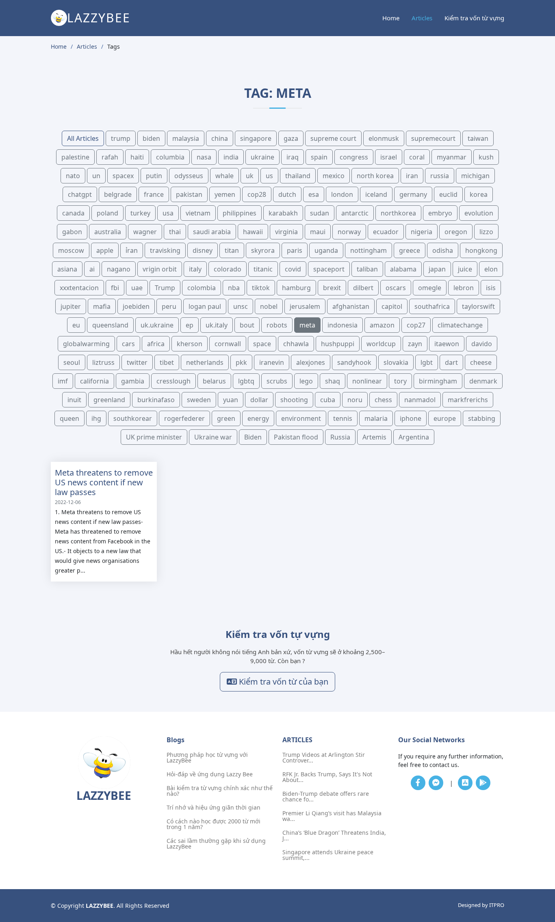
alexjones (310, 362)
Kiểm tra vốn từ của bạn (282, 681)
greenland (109, 399)
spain (319, 157)
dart (451, 362)
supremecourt (433, 138)
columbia (170, 157)
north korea (375, 175)
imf (63, 381)
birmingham (438, 381)
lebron (463, 287)
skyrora (263, 250)
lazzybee (98, 17)
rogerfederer (184, 418)
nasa (204, 157)
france (154, 194)
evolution (478, 213)
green (226, 418)
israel (388, 157)
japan (437, 269)
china (219, 138)
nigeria (421, 231)
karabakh (283, 213)
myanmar (451, 157)
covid (293, 269)
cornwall (228, 343)
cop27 (416, 325)
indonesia (342, 325)
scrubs (277, 381)
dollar (259, 399)
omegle (429, 287)
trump (120, 138)
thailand (297, 175)
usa (168, 213)
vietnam (198, 213)
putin (154, 175)
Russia (340, 437)
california (94, 381)
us (269, 175)
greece (409, 250)
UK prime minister (154, 437)
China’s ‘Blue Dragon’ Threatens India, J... (334, 835)
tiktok (261, 287)
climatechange (460, 325)
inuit (74, 399)
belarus (214, 381)
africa (156, 343)
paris (294, 250)
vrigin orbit (160, 269)
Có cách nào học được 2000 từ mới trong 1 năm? (213, 824)
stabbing (481, 418)
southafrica (432, 306)
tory (400, 381)
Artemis (374, 437)
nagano (118, 269)
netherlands (204, 362)
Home (390, 18)
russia (439, 175)
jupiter (71, 306)
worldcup (381, 343)
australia (107, 231)
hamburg (296, 287)
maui (317, 231)
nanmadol (420, 399)
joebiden (136, 306)
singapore (255, 138)
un (96, 175)
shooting (294, 399)
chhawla (296, 343)
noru (354, 399)
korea (479, 194)
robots (277, 325)
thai (175, 231)
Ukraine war (213, 437)
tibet (167, 362)
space (262, 343)
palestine (75, 157)
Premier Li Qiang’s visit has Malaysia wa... (332, 816)
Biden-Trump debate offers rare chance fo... (325, 796)
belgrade (118, 194)
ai (92, 269)
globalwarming (86, 343)
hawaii (253, 231)
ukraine (262, 157)
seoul (71, 362)
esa (313, 194)
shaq (332, 381)
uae (137, 287)
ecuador (386, 231)
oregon (455, 231)
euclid (448, 194)
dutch (287, 194)
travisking (165, 250)
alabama (403, 269)
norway (349, 231)
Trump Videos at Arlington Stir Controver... (323, 757)
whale (224, 175)
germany (413, 194)
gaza (291, 138)
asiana (67, 269)
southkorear (132, 418)
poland (107, 213)
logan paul (205, 306)
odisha (442, 250)
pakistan (189, 194)
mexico (334, 175)
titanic (263, 269)
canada (73, 213)
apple (104, 250)
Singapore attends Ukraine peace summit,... (327, 855)
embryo (440, 213)
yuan (230, 399)
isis (491, 287)
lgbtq (246, 381)
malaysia (185, 138)
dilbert (363, 287)
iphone (410, 418)
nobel (269, 306)
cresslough (173, 381)
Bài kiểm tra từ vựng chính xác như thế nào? (220, 791)
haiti (137, 157)
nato (73, 175)
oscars (396, 287)
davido (481, 343)
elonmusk (384, 138)
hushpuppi (337, 343)
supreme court (333, 138)
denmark (483, 381)
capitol (392, 306)
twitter (137, 362)
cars (128, 343)
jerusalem (305, 306)
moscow (71, 250)
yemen (225, 194)
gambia (132, 381)
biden (151, 138)
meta (307, 325)
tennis (342, 418)
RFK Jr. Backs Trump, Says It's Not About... (327, 777)
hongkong (481, 250)
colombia (201, 287)
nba (234, 287)
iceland (376, 194)
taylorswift (478, 306)
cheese (481, 362)
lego (306, 381)
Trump (165, 287)
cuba (327, 399)
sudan (319, 213)
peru (169, 306)
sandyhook (354, 362)
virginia (286, 231)
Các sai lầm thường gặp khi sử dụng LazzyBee (216, 843)
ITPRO (496, 905)
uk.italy (217, 325)
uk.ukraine (157, 325)
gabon (72, 231)
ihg (96, 418)
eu (76, 325)
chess (383, 399)
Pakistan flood (296, 437)
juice (465, 269)
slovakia (396, 362)
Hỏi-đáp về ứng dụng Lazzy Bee (210, 774)
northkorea (398, 213)
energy (258, 418)
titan (232, 250)
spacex (123, 175)
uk (250, 175)
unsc (240, 306)
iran (412, 175)
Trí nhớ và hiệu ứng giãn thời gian (213, 807)
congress (354, 157)
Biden (253, 437)
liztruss (103, 362)
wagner (145, 231)
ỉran (132, 250)
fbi (115, 287)
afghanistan (350, 306)
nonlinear (367, 381)
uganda (326, 250)
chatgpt (80, 194)
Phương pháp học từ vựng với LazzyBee (207, 757)
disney (202, 250)
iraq (292, 157)
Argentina (414, 437)
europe (445, 418)
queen (69, 418)
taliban (367, 269)
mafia (102, 306)
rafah (110, 157)
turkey (140, 213)
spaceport (329, 269)
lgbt (427, 362)
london (342, 194)
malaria (376, 418)
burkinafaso (156, 399)
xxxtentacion (79, 287)
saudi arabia (212, 231)
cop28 (256, 194)
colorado (227, 269)
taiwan (478, 138)
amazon (382, 325)
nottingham (368, 250)
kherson (189, 343)
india (230, 157)
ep (189, 325)
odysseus (188, 175)
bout (247, 325)
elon (491, 269)
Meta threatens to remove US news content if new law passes (104, 482)
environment (301, 418)
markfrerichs (468, 399)
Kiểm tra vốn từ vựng (474, 18)
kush (486, 157)
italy (195, 269)
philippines (239, 213)
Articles (422, 18)
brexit (332, 287)
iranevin (271, 362)
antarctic (355, 213)
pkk (241, 362)
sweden (199, 399)
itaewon (446, 343)
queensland (110, 325)
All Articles (83, 138)
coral (417, 157)
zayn (415, 343)
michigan (475, 175)
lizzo (486, 231)
